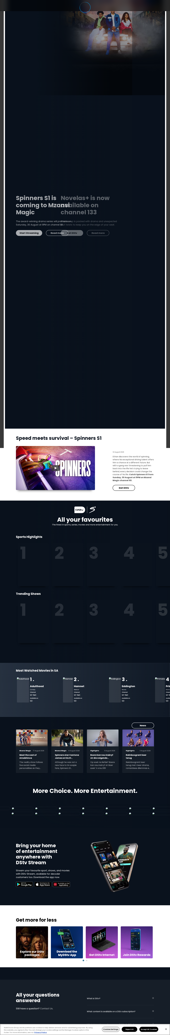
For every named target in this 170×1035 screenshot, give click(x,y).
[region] (85, 1029)
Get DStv (27, 233)
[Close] (166, 1029)
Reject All (130, 1029)
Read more (53, 233)
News (143, 725)
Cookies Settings (110, 1029)
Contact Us (46, 1008)
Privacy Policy (40, 1032)
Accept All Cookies (149, 1029)
